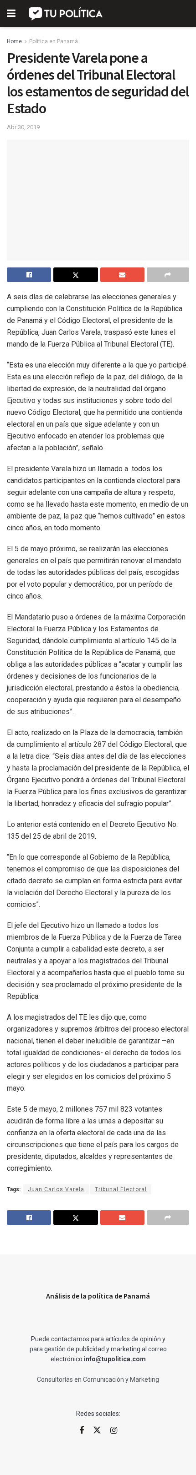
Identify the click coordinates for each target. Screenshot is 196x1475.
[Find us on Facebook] (81, 1430)
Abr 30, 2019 (23, 127)
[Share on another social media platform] (168, 274)
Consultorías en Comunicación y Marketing (98, 1379)
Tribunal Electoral (121, 1189)
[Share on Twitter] (75, 274)
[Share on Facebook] (29, 274)
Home (14, 41)
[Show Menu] (11, 13)
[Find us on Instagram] (113, 1430)
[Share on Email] (122, 274)
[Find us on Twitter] (97, 1430)
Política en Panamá (53, 41)
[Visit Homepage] (66, 14)
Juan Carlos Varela (56, 1189)
